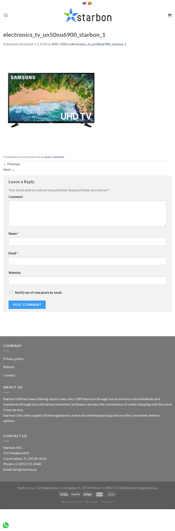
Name (14, 233)
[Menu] (5, 15)
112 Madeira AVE (16, 453)
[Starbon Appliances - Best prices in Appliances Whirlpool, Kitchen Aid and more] (87, 15)
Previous (11, 164)
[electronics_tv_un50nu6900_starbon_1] (51, 99)
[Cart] (170, 15)
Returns (9, 367)
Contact (9, 375)
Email (13, 253)
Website (15, 272)
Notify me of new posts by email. (38, 292)
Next (9, 169)
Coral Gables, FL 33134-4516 (25, 458)
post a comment (54, 157)
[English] (84, 3)
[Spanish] (90, 3)
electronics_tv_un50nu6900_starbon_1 (98, 44)
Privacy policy (13, 359)
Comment (16, 197)
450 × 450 (59, 44)
